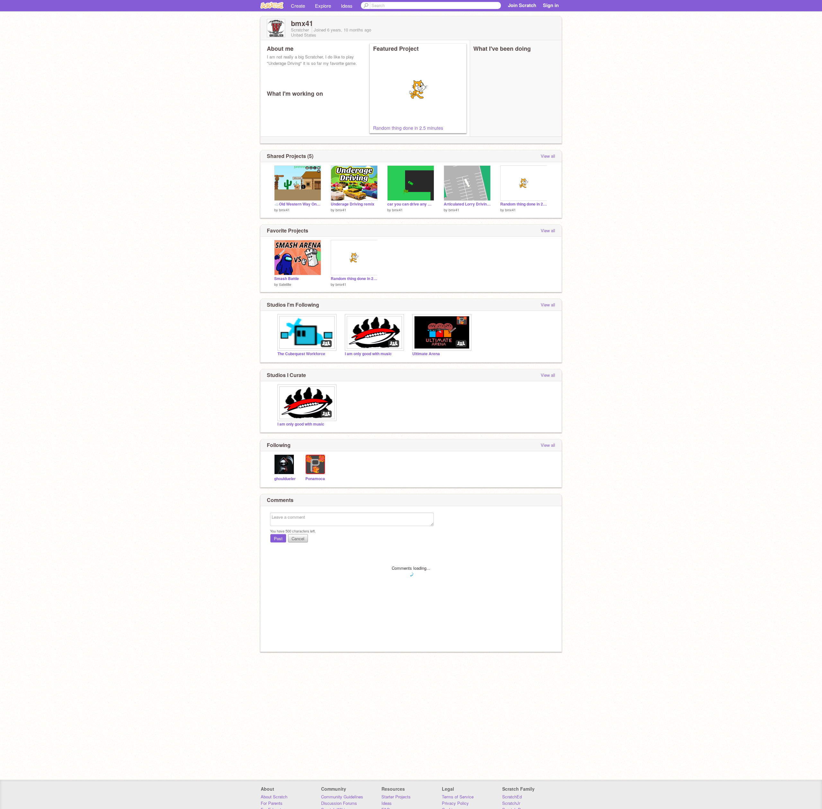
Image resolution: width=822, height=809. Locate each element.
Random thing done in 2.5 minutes (408, 128)
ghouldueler (285, 478)
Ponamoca (315, 478)
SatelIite (285, 284)
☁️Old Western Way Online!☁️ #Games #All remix (297, 204)
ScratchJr (511, 803)
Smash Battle (286, 278)
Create (298, 5)
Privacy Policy (455, 803)
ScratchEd (512, 797)
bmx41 (284, 209)
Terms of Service (458, 797)
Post (278, 538)
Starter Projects (396, 797)
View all (548, 156)
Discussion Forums (339, 803)
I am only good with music (368, 353)
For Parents (272, 803)
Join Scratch (522, 5)
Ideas (347, 5)
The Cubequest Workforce (301, 353)
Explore (323, 5)
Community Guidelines (342, 797)
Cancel (298, 538)
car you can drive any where (410, 204)
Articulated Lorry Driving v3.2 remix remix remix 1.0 (467, 204)
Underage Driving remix (352, 204)
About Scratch (274, 797)
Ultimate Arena (426, 353)
